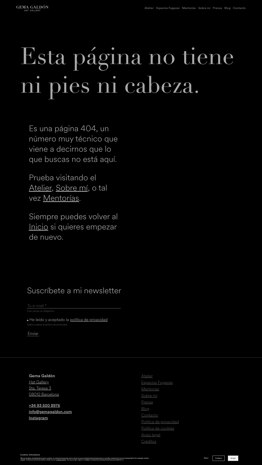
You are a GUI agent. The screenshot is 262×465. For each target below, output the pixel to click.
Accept (233, 458)
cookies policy (61, 460)
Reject (206, 458)
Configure (218, 458)
